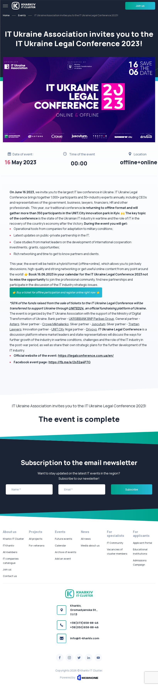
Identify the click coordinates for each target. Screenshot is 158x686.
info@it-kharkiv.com (84, 638)
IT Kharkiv (8, 545)
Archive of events (65, 552)
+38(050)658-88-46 (84, 627)
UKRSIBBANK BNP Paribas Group (91, 319)
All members (10, 552)
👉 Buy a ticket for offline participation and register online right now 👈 (56, 292)
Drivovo (91, 329)
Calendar (60, 545)
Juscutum (98, 324)
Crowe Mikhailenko (55, 324)
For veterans (36, 545)
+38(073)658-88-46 (84, 623)
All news (86, 538)
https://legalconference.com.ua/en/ (86, 355)
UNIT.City (57, 329)
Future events (63, 538)
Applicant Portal (142, 543)
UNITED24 (76, 308)
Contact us (10, 576)
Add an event (63, 558)
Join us (140, 6)
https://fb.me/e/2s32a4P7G (70, 362)
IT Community (115, 543)
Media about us (90, 545)
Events (22, 15)
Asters (14, 324)
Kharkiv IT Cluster (13, 538)
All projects (35, 538)
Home (6, 15)
